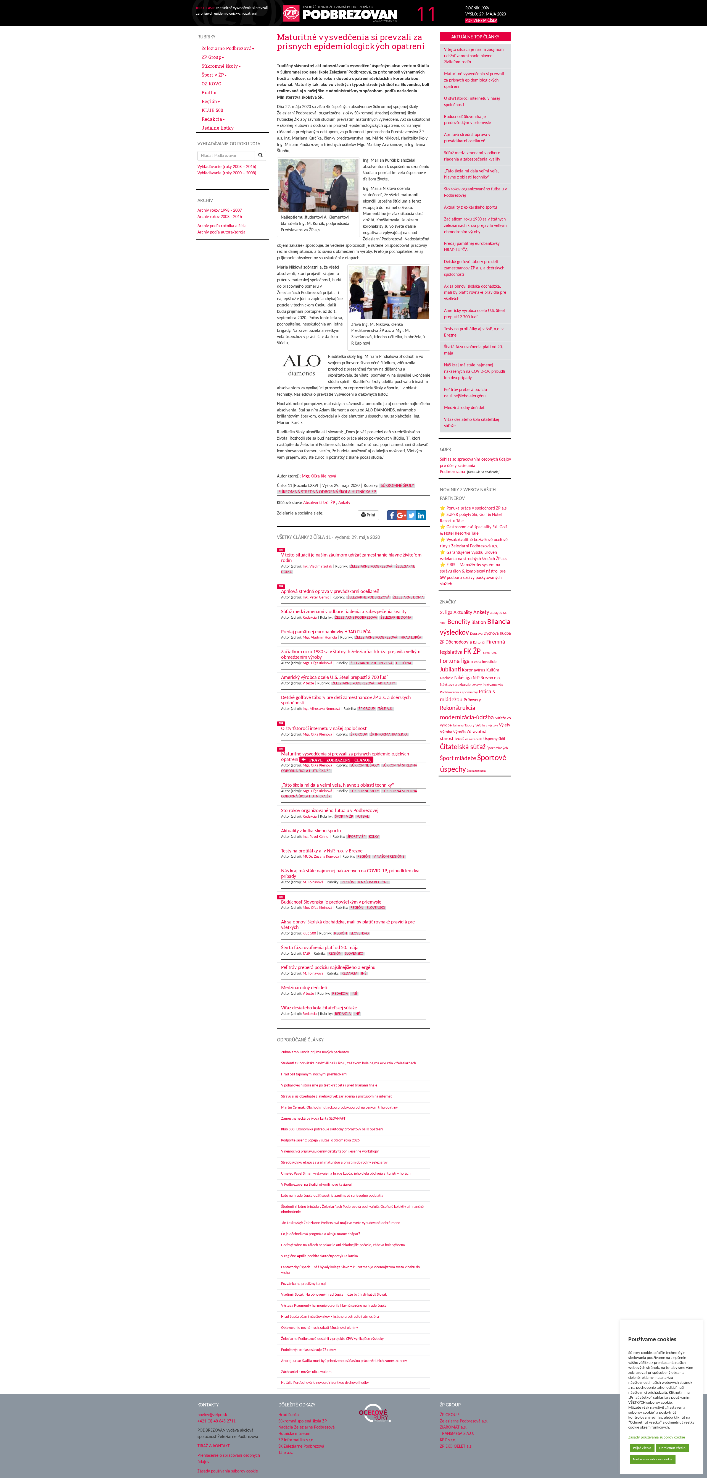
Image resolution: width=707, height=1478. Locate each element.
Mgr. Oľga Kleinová (319, 476)
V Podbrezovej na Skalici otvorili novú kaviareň (316, 1184)
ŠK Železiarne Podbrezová (301, 1446)
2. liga (446, 612)
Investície (489, 662)
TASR (306, 953)
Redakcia (212, 119)
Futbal (363, 816)
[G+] (402, 515)
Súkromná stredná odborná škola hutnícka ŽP (327, 492)
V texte (308, 683)
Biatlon (210, 92)
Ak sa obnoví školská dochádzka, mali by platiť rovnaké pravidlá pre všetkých (475, 292)
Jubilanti (450, 670)
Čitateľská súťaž (463, 747)
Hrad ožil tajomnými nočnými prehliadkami (314, 1074)
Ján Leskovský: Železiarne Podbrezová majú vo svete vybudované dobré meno (340, 1223)
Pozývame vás (493, 685)
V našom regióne (389, 857)
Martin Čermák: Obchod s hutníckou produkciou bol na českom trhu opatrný (339, 1107)
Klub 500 (309, 933)
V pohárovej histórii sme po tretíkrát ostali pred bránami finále (329, 1085)
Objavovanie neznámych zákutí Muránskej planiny (319, 1328)
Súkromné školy (220, 66)
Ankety (344, 503)
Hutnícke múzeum (294, 1434)
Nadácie (446, 678)
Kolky (374, 837)
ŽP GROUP (449, 1415)
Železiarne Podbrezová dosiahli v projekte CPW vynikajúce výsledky (332, 1339)
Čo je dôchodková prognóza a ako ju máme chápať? (320, 1234)
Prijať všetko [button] (642, 1448)
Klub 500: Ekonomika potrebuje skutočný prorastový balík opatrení (332, 1129)
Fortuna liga (455, 661)
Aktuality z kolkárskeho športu (470, 207)
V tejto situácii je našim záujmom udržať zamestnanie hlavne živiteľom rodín (474, 56)
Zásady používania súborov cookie (656, 1437)
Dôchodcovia (458, 642)
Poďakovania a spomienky (459, 692)
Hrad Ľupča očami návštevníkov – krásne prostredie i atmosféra (330, 1317)
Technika (458, 725)
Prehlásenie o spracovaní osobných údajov (228, 1458)
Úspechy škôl (494, 739)
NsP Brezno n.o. (487, 678)
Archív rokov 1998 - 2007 (219, 210)
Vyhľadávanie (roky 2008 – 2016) (226, 167)
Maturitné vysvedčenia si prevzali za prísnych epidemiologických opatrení (474, 80)
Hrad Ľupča (411, 637)
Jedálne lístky (218, 128)
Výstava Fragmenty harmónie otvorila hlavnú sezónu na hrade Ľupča (334, 1306)
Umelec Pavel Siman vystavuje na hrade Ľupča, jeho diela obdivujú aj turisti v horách (345, 1173)
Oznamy (477, 685)
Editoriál (479, 642)
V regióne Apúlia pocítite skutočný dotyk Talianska (319, 1256)
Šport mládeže (458, 759)
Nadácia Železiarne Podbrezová (306, 1428)
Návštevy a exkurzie (455, 685)
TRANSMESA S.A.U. (457, 1434)
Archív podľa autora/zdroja (221, 232)
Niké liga (463, 678)
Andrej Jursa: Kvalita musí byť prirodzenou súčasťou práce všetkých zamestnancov (344, 1361)
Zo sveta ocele (473, 739)
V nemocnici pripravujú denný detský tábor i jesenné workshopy (330, 1151)
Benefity (458, 622)
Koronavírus (473, 670)
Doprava (476, 634)
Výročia (459, 732)
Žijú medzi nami (477, 771)
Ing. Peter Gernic (316, 597)
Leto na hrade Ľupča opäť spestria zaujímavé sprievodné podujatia (332, 1196)
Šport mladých (497, 748)
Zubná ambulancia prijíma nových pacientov (315, 1052)
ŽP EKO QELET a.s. (456, 1446)
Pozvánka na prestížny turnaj (303, 1284)
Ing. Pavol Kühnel (316, 837)
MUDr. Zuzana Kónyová (321, 857)
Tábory (469, 725)
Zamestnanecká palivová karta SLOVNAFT (313, 1118)
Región (209, 101)
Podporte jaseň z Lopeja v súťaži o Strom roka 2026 (320, 1140)
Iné (363, 973)
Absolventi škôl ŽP (319, 503)
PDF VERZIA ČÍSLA (481, 21)
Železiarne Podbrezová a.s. (464, 1421)
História (403, 663)
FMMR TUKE (489, 653)
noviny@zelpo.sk (212, 1415)
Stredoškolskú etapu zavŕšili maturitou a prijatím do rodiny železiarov (334, 1162)
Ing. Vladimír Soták (317, 566)
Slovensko (376, 908)
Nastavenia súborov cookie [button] (652, 1459)
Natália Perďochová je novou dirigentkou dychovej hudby (325, 1383)
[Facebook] (392, 515)
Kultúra (492, 670)
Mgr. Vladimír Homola (320, 637)
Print (370, 515)
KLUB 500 (212, 110)
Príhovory (472, 700)
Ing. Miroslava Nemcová (321, 709)
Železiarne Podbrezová (227, 48)
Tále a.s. (385, 709)
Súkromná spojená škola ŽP (302, 1421)
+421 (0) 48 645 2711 (216, 1421)
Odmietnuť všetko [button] (672, 1448)
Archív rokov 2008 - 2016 (219, 217)
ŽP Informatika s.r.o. (389, 734)
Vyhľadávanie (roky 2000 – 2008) (226, 173)
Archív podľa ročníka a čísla (222, 226)
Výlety (504, 725)
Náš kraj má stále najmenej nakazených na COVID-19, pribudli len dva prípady (474, 371)
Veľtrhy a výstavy (487, 725)
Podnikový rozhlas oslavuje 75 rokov (308, 1350)
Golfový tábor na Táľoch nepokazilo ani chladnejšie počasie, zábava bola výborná (343, 1245)
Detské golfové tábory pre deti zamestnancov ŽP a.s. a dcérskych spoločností (474, 268)
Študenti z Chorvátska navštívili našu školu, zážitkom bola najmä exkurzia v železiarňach (348, 1063)
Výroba (446, 732)
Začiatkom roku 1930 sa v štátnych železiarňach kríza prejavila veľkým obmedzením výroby (475, 225)
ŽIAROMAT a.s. (453, 1428)
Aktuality (386, 683)
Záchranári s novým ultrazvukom (306, 1372)
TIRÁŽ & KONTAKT (213, 1446)
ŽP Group (211, 57)
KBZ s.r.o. (448, 1440)
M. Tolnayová (313, 882)
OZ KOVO (211, 83)
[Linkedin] (421, 515)
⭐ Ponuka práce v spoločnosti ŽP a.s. (474, 508)
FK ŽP (472, 652)
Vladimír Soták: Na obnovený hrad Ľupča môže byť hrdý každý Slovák (334, 1294)
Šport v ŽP (213, 75)
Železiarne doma (408, 597)
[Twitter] (411, 515)
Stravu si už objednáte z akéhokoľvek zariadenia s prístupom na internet (336, 1096)
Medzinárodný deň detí (465, 408)
